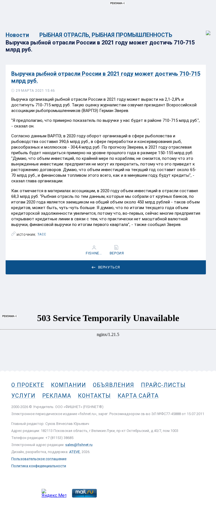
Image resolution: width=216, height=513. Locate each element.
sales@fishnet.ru (79, 445)
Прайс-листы (163, 385)
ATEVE (74, 452)
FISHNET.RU (95, 253)
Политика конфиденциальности (38, 466)
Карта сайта (138, 396)
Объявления (113, 385)
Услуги (23, 396)
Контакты (94, 396)
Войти (204, 30)
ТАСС (41, 234)
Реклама (56, 396)
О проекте (27, 385)
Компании (68, 385)
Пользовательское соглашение (38, 459)
